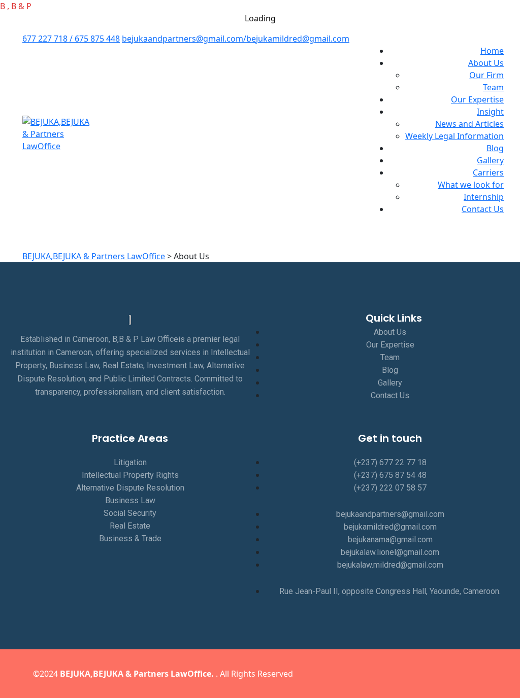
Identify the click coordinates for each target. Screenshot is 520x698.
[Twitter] (407, 674)
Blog (495, 148)
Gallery (490, 160)
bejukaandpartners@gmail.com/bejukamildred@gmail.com (235, 38)
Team (493, 87)
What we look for (471, 184)
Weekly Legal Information (454, 136)
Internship (484, 196)
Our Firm (486, 75)
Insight (490, 111)
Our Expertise (477, 99)
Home (492, 50)
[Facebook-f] (386, 674)
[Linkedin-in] (428, 674)
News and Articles (469, 123)
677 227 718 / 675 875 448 (71, 38)
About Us (486, 62)
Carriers (488, 172)
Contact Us (483, 209)
